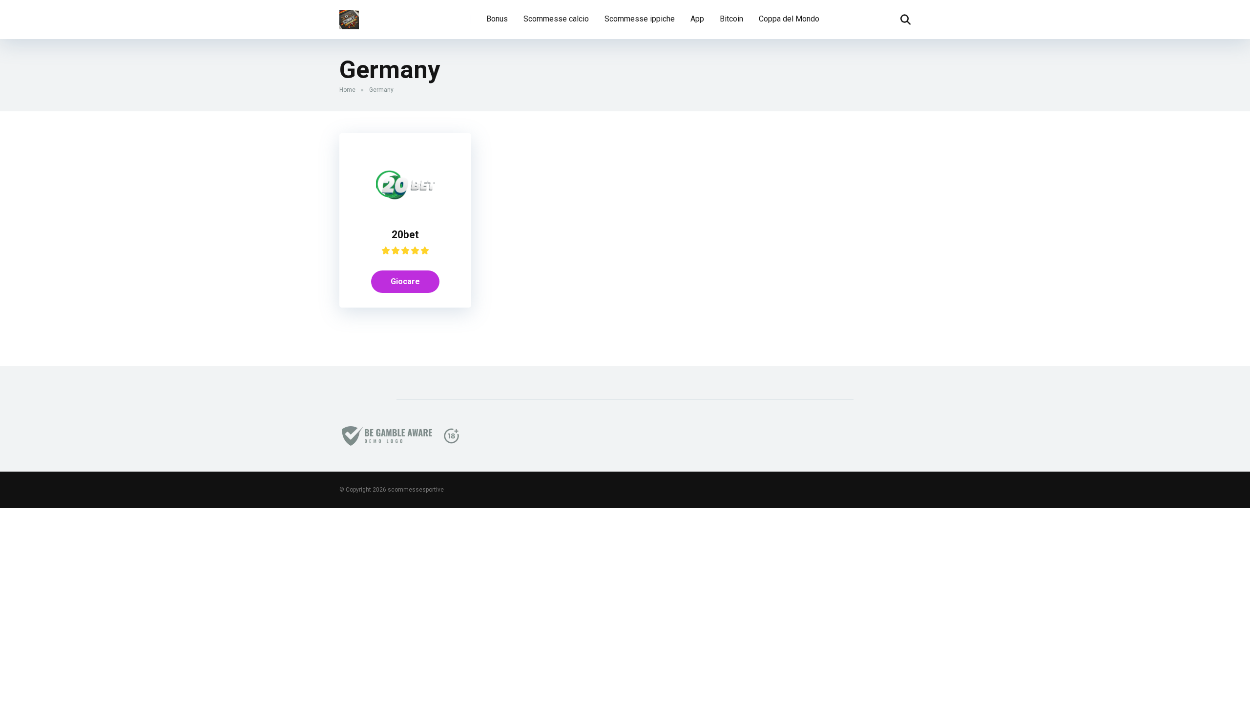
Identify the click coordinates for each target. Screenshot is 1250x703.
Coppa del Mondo (789, 18)
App (697, 18)
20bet (405, 234)
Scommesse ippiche (639, 18)
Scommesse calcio (556, 18)
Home (347, 89)
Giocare (405, 281)
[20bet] (405, 211)
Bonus (497, 18)
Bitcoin (731, 18)
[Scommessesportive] (349, 15)
